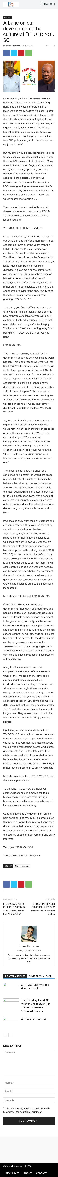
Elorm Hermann (13, 45)
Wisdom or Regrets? (33, 1019)
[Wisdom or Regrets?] (11, 1022)
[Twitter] (14, 53)
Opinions (7, 17)
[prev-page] (5, 1035)
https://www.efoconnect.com (29, 950)
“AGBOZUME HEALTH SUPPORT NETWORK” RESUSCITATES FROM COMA (43, 908)
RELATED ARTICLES (15, 976)
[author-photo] (29, 941)
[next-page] (10, 1035)
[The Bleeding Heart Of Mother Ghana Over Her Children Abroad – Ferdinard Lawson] (11, 1003)
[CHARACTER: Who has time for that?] (11, 991)
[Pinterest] (21, 53)
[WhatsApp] (28, 53)
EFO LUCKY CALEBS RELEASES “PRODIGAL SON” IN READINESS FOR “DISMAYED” (15, 908)
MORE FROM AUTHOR (40, 976)
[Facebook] (6, 53)
